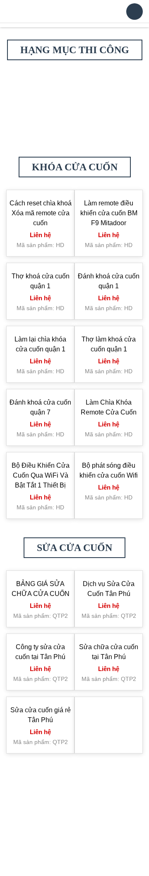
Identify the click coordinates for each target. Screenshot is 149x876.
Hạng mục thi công (74, 50)
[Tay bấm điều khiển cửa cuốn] (40, 199)
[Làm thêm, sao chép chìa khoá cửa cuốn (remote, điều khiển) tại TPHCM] (40, 160)
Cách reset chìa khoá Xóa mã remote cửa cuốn (41, 310)
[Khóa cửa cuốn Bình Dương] (109, 222)
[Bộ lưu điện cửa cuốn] (40, 234)
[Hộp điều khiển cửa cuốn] (109, 199)
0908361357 (82, 866)
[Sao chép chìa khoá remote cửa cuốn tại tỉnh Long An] (40, 222)
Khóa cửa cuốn (75, 264)
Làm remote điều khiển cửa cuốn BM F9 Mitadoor (108, 310)
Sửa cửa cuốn (74, 645)
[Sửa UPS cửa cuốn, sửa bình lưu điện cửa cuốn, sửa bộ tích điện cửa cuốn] (109, 104)
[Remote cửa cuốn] (109, 165)
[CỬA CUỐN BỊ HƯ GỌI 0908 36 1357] (109, 210)
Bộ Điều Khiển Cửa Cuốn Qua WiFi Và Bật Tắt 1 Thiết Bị (41, 573)
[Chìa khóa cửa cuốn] (34, 11)
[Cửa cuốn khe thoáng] (109, 234)
